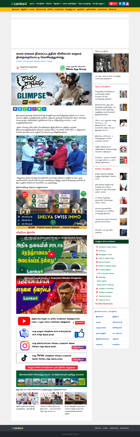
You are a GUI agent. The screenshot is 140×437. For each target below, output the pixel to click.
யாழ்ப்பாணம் (101, 327)
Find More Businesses (104, 304)
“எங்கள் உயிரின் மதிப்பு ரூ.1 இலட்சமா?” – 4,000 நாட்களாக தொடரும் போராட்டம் (50, 409)
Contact (105, 428)
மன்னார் (99, 344)
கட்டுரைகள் (59, 9)
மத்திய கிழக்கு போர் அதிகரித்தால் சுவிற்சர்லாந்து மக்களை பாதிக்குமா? (106, 149)
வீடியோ (49, 3)
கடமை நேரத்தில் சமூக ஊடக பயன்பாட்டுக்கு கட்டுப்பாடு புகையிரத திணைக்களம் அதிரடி (75, 410)
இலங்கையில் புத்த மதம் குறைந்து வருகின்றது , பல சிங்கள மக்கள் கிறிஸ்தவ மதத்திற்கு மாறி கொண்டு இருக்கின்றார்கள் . (105, 110)
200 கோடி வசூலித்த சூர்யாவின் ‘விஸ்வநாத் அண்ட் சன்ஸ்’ (104, 200)
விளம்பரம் (112, 9)
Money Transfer (104, 262)
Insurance (102, 250)
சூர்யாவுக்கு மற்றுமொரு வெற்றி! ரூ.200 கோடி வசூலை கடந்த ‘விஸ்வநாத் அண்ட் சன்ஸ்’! (105, 188)
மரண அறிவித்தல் (70, 3)
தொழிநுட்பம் (70, 9)
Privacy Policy (124, 428)
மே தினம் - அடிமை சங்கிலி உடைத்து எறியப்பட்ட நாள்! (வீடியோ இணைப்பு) (105, 160)
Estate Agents (102, 281)
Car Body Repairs (104, 269)
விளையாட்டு (41, 9)
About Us (98, 428)
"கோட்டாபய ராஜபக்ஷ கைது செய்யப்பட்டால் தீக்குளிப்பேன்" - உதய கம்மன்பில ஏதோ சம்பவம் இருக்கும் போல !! (105, 125)
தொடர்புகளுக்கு (84, 3)
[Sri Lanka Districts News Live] (51, 378)
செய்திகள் (40, 3)
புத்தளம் (116, 339)
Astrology (101, 277)
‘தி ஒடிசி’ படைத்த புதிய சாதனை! (104, 231)
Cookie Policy (114, 428)
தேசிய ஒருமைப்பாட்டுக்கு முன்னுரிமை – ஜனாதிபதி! (25, 407)
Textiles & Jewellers (106, 292)
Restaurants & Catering (105, 284)
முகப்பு (32, 3)
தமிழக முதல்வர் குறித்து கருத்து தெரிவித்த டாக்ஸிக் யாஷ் (105, 176)
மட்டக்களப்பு (117, 333)
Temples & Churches (106, 288)
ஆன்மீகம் (80, 9)
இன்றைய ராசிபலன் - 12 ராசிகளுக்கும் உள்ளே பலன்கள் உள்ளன (104, 138)
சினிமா (50, 9)
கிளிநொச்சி (117, 327)
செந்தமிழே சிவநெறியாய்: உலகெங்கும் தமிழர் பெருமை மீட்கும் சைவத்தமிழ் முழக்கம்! (105, 95)
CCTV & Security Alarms (105, 273)
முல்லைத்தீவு (101, 333)
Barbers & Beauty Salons (107, 266)
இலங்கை (15, 9)
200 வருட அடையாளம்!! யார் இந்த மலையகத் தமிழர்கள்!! (108, 77)
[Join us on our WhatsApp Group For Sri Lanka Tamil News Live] (73, 68)
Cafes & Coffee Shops (106, 258)
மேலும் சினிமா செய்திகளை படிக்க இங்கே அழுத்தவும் (51, 367)
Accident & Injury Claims (108, 247)
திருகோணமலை (102, 339)
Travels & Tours (104, 300)
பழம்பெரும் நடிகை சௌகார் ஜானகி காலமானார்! (106, 220)
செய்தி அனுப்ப (98, 3)
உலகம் (31, 9)
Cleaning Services (105, 296)
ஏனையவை (102, 9)
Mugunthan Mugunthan (28, 67)
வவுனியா (116, 344)
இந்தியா (24, 9)
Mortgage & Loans (105, 254)
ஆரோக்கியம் (91, 9)
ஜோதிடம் (57, 3)
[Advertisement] (70, 33)
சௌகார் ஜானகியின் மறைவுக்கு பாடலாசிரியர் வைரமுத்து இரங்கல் (104, 211)
